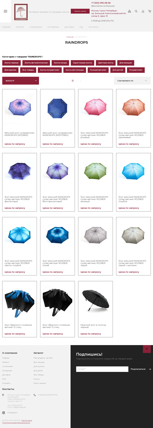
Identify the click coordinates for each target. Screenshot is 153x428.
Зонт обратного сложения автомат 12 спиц (18, 326)
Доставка (69, 27)
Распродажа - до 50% (43, 358)
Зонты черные (11, 63)
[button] (129, 11)
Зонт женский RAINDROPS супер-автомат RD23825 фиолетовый (18, 199)
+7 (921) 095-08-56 (101, 3)
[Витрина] (73, 81)
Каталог (20, 27)
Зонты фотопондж (75, 70)
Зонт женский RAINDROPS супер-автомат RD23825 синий (56, 263)
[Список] (76, 81)
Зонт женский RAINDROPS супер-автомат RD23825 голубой (132, 199)
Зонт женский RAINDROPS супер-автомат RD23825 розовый (94, 135)
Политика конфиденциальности (16, 423)
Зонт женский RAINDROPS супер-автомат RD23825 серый (94, 263)
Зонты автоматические (36, 63)
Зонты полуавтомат (49, 70)
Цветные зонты (105, 63)
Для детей (118, 70)
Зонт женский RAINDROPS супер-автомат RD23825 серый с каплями (132, 263)
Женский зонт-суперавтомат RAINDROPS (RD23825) (19, 134)
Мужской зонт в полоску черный (93, 326)
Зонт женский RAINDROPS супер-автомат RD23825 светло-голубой (18, 263)
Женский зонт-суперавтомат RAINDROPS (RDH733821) (57, 134)
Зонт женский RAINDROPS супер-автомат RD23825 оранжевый (132, 135)
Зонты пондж (60, 63)
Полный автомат (98, 70)
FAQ (81, 27)
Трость (37, 379)
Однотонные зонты (82, 63)
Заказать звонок (80, 11)
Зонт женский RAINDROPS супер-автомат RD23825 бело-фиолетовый (56, 199)
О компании (36, 27)
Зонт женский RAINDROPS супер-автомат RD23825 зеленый (94, 199)
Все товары (28, 70)
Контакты (93, 27)
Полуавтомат (135, 70)
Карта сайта (26, 420)
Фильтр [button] (10, 81)
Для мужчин (10, 70)
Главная (6, 27)
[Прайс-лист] (80, 81)
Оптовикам (53, 27)
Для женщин (126, 63)
